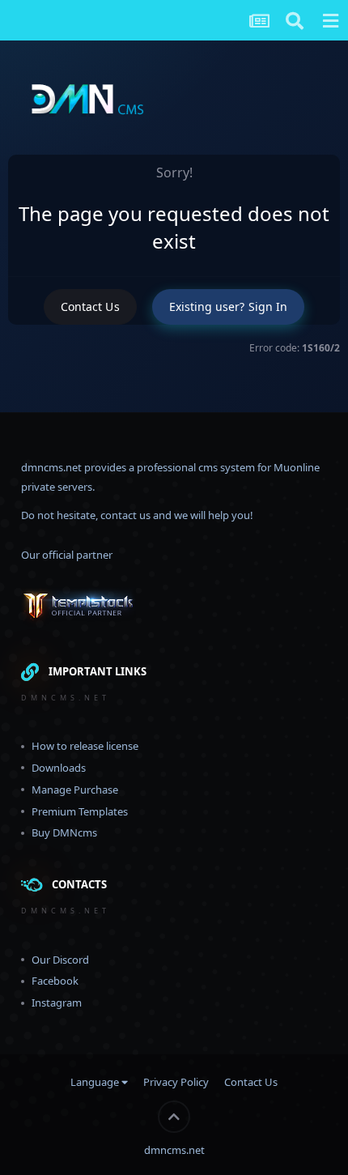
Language (95, 1082)
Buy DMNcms (64, 832)
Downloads (59, 767)
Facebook (55, 980)
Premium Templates (80, 811)
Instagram (57, 1002)
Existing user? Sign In (228, 306)
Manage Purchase (75, 789)
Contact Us (90, 306)
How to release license (85, 746)
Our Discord (60, 959)
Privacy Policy (176, 1082)
